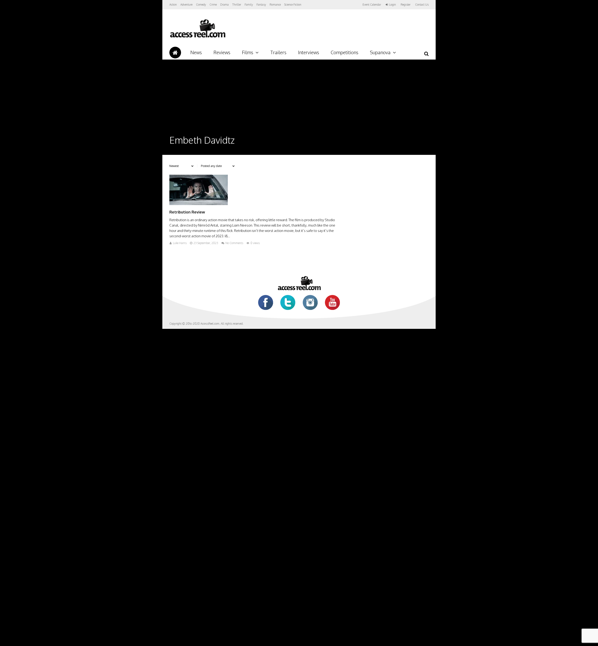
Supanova (380, 52)
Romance (275, 4)
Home (175, 52)
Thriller (236, 4)
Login (392, 4)
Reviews (222, 52)
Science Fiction (292, 4)
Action (173, 4)
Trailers (278, 52)
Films (247, 52)
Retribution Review (187, 212)
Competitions (344, 52)
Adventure (186, 4)
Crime (213, 4)
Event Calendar (372, 4)
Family (249, 4)
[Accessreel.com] (197, 37)
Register (405, 4)
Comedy (201, 4)
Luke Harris (180, 243)
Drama (224, 4)
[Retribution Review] (198, 204)
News (196, 52)
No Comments (234, 243)
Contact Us (422, 4)
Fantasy (261, 4)
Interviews (308, 52)
